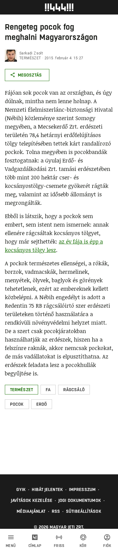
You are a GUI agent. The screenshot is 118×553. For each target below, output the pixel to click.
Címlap (34, 546)
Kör (83, 546)
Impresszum (82, 489)
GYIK (21, 489)
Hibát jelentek (47, 489)
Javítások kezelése (31, 500)
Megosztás (30, 75)
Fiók (107, 546)
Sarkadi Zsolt (31, 53)
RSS (56, 511)
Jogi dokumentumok (79, 500)
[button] (21, 389)
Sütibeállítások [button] (83, 511)
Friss (59, 546)
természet (30, 58)
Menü (11, 546)
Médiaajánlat (31, 511)
